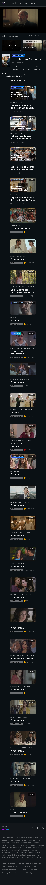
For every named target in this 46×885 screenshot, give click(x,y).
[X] (43, 828)
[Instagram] (38, 828)
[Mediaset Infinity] (4, 3)
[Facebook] (32, 828)
